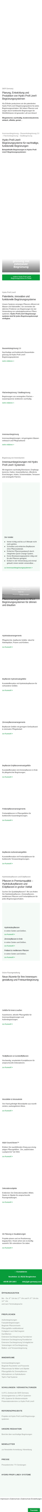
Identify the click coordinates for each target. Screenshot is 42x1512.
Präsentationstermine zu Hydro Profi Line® (18, 1401)
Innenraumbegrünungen (11, 1363)
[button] (4, 913)
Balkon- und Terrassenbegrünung (14, 1348)
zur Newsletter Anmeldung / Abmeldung (17, 1450)
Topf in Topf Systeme (9, 1377)
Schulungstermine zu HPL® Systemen (16, 1396)
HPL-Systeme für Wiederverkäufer (15, 1398)
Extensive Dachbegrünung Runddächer (17, 1340)
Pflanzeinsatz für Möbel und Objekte (15, 1369)
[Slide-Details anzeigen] (21, 213)
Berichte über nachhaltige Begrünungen (17, 1434)
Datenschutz (15, 1499)
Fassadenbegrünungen (10, 1323)
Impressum (4, 1499)
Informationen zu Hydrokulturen (14, 1374)
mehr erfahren (8, 361)
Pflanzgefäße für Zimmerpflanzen (14, 1371)
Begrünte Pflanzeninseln (11, 1325)
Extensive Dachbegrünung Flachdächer (17, 1337)
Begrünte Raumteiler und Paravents (15, 1366)
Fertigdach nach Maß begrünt (13, 1331)
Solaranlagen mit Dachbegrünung (14, 1345)
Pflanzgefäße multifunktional (12, 1328)
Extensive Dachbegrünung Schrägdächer (17, 1342)
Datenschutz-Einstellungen (31, 1499)
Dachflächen (6, 1334)
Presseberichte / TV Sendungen (14, 1465)
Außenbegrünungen (9, 1320)
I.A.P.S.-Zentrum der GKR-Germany (15, 1393)
